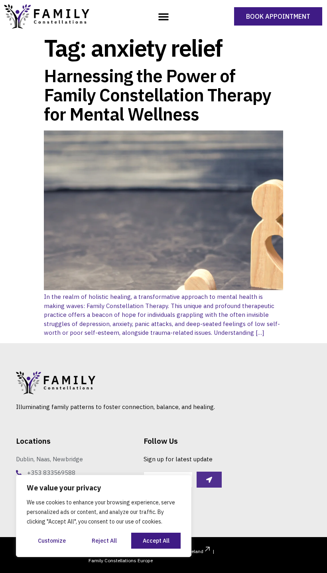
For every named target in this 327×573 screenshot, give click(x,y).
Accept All (156, 540)
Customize (52, 540)
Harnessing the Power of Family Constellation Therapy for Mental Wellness (157, 95)
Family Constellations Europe (121, 560)
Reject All (104, 540)
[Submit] (209, 480)
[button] (163, 16)
